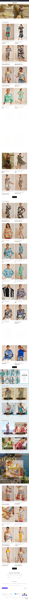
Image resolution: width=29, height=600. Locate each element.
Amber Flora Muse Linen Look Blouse (6, 239)
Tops (7, 401)
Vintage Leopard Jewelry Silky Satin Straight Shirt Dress (7, 192)
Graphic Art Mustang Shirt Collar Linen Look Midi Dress (20, 105)
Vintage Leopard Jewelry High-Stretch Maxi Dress (20, 191)
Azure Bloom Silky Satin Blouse (5, 361)
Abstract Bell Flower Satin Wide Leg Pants (19, 149)
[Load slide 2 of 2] (14, 19)
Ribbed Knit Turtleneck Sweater (5, 300)
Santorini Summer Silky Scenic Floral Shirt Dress (20, 563)
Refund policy (14, 597)
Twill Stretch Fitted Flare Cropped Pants (19, 543)
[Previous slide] (11, 19)
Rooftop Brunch (7, 450)
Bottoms (20, 401)
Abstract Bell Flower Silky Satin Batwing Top (7, 149)
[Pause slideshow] (18, 19)
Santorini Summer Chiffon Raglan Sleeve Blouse (7, 543)
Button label (14, 11)
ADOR (7, 597)
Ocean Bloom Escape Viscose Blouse (6, 280)
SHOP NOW (14, 376)
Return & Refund (25, 583)
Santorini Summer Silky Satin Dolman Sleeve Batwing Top (8, 502)
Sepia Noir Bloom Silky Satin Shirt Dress (19, 219)
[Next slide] (16, 19)
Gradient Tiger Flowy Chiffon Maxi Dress (19, 128)
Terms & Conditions (18, 585)
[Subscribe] (20, 577)
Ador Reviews (6, 583)
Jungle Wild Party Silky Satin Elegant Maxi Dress (7, 41)
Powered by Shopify (10, 597)
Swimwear (20, 416)
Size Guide (9, 585)
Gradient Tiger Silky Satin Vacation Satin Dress (7, 128)
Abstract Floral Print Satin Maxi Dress (19, 41)
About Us (3, 583)
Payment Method (14, 583)
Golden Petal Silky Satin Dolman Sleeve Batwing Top (8, 62)
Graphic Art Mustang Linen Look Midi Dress (20, 280)
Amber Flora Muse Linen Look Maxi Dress (19, 239)
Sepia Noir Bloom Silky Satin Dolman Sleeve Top (7, 219)
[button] (1, 3)
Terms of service (21, 597)
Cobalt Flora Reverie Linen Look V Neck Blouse (20, 300)
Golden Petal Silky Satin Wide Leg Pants (19, 62)
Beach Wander (8, 435)
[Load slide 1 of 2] (13, 19)
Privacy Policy (13, 585)
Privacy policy (17, 597)
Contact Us (10, 583)
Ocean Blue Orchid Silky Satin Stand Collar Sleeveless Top (21, 362)
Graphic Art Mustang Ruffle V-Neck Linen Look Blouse (7, 105)
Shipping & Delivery (19, 583)
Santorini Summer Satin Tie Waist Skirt (6, 563)
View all (14, 568)
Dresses (8, 416)
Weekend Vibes (20, 450)
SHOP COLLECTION (14, 468)
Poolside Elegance (20, 435)
